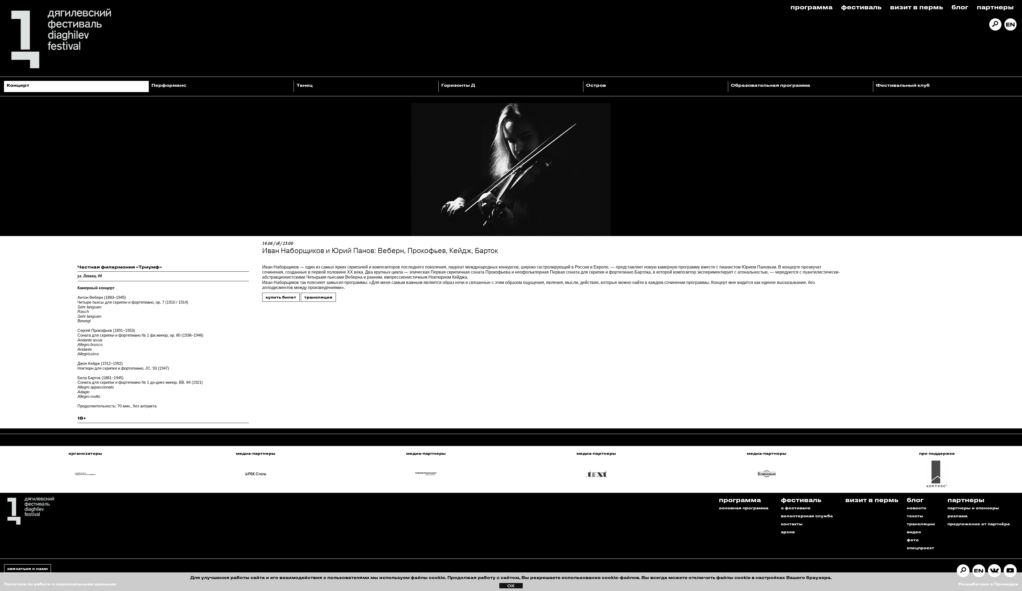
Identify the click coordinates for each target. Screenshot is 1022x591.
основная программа (743, 508)
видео (914, 532)
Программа (811, 6)
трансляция (318, 297)
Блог (959, 6)
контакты (792, 524)
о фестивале (796, 508)
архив (788, 532)
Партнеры (995, 6)
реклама (957, 516)
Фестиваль (861, 6)
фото (913, 540)
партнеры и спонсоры (973, 508)
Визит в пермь (916, 6)
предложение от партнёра (978, 524)
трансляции (921, 524)
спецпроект (920, 547)
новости (916, 508)
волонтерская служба (807, 516)
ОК (511, 585)
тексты (915, 516)
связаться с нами (27, 568)
